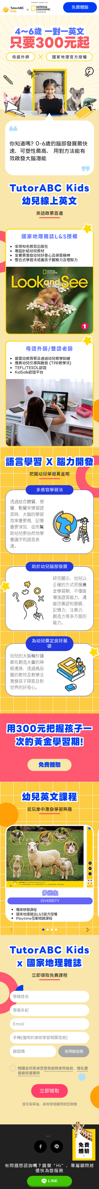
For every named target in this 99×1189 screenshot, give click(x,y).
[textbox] (49, 1024)
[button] (43, 930)
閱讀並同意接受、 (53, 1070)
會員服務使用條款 (58, 1068)
